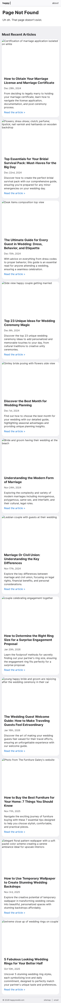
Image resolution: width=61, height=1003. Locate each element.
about (55, 3)
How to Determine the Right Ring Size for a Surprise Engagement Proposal (29, 640)
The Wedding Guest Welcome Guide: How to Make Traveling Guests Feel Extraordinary (27, 721)
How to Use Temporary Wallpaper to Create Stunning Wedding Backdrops (29, 882)
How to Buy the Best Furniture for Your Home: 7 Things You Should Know (29, 802)
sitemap (47, 1000)
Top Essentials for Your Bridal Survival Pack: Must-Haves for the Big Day (30, 163)
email (56, 1000)
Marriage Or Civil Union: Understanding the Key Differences (22, 559)
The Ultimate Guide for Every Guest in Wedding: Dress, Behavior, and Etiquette (26, 244)
